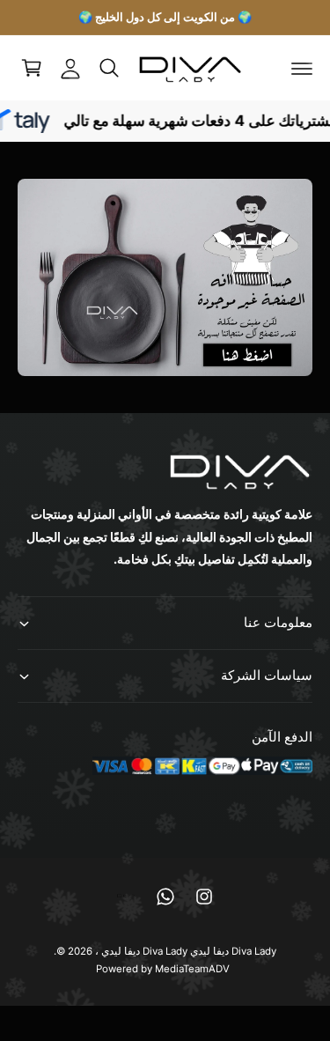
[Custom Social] (126, 896)
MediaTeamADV (192, 969)
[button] (301, 67)
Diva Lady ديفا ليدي (144, 951)
